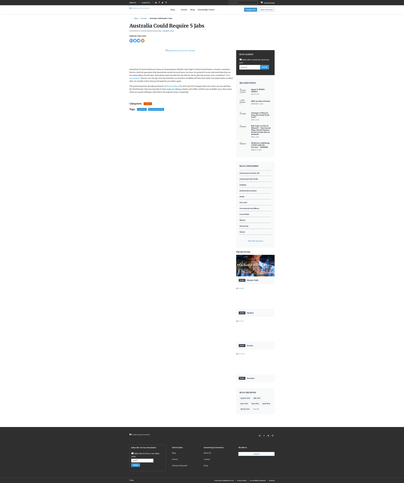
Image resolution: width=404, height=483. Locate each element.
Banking (243, 185)
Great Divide (244, 214)
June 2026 (244, 404)
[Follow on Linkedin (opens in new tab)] (156, 3)
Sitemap (272, 480)
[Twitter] (135, 40)
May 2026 (255, 404)
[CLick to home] (131, 18)
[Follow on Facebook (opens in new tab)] (159, 3)
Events (184, 10)
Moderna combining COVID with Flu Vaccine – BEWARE (260, 145)
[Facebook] (131, 40)
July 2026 (257, 398)
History (242, 220)
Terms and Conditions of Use (224, 480)
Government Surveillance (249, 208)
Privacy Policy (242, 480)
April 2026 (266, 404)
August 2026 (245, 398)
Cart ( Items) (269, 3)
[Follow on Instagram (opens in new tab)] (166, 3)
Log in (256, 454)
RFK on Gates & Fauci (260, 101)
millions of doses (171, 86)
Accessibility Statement (258, 480)
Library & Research (179, 466)
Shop (192, 10)
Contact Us (146, 3)
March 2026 (245, 409)
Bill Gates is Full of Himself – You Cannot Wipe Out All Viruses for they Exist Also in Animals (261, 130)
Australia (142, 109)
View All (256, 409)
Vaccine (144, 18)
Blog (173, 10)
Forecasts (243, 202)
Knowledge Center (206, 10)
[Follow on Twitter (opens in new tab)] (162, 3)
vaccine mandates (156, 109)
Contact (207, 459)
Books (242, 197)
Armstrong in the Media (249, 179)
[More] (142, 40)
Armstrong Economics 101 (250, 173)
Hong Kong (244, 226)
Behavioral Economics (248, 191)
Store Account (267, 10)
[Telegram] (138, 40)
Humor (242, 232)
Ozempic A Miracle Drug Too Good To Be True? (260, 115)
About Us (132, 3)
